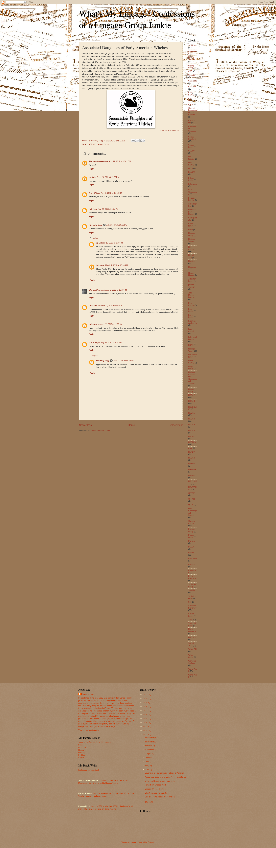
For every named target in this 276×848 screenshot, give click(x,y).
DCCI (190, 168)
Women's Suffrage (192, 662)
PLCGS (191, 547)
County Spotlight (192, 138)
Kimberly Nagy (95, 225)
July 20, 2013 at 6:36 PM (116, 225)
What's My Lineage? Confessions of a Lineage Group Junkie (137, 19)
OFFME (191, 493)
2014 (145, 722)
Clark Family (191, 94)
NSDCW (191, 431)
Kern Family (191, 304)
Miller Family (191, 362)
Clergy (191, 104)
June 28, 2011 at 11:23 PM (108, 177)
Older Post (176, 425)
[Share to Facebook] (140, 140)
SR (189, 602)
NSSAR (191, 458)
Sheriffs (191, 590)
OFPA (190, 505)
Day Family (191, 163)
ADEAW (92, 144)
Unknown (100, 265)
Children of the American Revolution (160, 781)
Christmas (192, 81)
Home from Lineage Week (155, 785)
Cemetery (192, 75)
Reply (91, 169)
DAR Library (191, 158)
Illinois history (191, 274)
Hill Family (191, 248)
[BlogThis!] (135, 140)
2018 (145, 706)
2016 (145, 714)
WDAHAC (192, 649)
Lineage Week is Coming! (155, 789)
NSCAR (191, 401)
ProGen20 (192, 559)
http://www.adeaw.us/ (170, 131)
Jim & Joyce (94, 343)
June (147, 762)
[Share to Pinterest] (143, 140)
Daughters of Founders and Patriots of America (164, 773)
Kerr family (190, 310)
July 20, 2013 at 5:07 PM (108, 209)
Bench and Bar (191, 58)
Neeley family (191, 390)
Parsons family (102, 144)
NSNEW (191, 452)
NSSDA (191, 464)
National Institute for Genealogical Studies (192, 377)
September (150, 750)
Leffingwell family (192, 338)
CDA (190, 71)
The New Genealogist (98, 161)
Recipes (191, 564)
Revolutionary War (192, 577)
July (147, 758)
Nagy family (190, 367)
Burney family (191, 66)
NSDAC (191, 413)
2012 (145, 730)
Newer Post (85, 425)
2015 (145, 718)
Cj (97, 243)
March (148, 802)
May (147, 766)
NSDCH (191, 425)
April (147, 770)
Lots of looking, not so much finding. (160, 797)
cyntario (92, 177)
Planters (191, 541)
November (149, 742)
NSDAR (191, 419)
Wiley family (190, 656)
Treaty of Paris (192, 624)
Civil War (192, 87)
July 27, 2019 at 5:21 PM (123, 361)
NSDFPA (192, 442)
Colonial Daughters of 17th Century (192, 111)
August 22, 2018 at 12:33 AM (110, 324)
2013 (145, 726)
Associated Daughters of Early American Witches (165, 777)
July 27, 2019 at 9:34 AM (111, 343)
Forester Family (191, 199)
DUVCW (191, 172)
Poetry (191, 553)
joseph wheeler (191, 286)
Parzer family (191, 536)
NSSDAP (192, 469)
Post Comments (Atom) (100, 431)
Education (192, 184)
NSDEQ (191, 436)
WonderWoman (96, 290)
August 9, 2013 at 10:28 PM (115, 290)
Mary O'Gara (94, 193)
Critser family (191, 146)
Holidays (191, 261)
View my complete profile (88, 730)
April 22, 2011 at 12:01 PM (120, 161)
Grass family (190, 225)
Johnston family (192, 280)
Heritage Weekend (192, 240)
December (149, 738)
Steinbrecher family (192, 607)
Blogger (151, 842)
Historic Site (191, 256)
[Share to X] (138, 140)
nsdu (190, 448)
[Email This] (132, 140)
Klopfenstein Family (192, 322)
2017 (145, 710)
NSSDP (191, 475)
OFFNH (191, 499)
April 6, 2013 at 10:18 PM (111, 193)
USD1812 (192, 637)
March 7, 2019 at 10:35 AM (116, 265)
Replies (95, 238)
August (148, 754)
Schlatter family (192, 585)
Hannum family (191, 234)
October (149, 746)
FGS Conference (192, 192)
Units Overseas (192, 630)
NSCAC (191, 395)
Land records (191, 330)
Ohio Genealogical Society (156, 793)
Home (131, 425)
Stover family (191, 615)
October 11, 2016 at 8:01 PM (110, 306)
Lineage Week (191, 350)
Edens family (191, 179)
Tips (190, 620)
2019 (145, 703)
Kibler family (190, 316)
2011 (145, 734)
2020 (145, 699)
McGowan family (192, 356)
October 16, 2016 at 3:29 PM (111, 243)
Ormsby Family (191, 522)
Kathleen (93, 209)
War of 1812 (191, 644)
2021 (145, 694)
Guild (190, 230)
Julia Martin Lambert (191, 295)
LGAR (190, 345)
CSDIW (191, 151)
